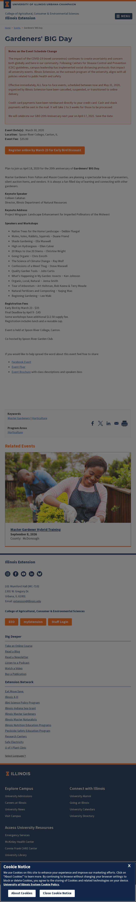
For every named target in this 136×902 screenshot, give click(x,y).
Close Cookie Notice (57, 893)
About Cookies (21, 893)
